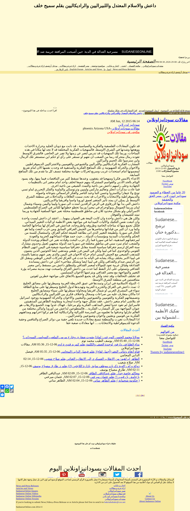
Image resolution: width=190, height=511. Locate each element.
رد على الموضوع (181, 417)
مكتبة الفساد (133, 66)
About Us (150, 496)
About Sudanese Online (150, 501)
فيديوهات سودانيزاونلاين (114, 493)
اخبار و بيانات (112, 66)
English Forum (75, 69)
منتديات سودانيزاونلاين (152, 66)
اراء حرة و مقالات (67, 66)
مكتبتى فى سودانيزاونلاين (123, 132)
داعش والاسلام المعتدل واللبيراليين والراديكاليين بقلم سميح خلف (112, 113)
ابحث (123, 66)
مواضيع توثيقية (97, 66)
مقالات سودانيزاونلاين (167, 119)
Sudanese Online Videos (27, 493)
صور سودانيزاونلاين (116, 491)
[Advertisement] (95, 29)
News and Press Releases (123, 69)
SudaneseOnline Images (27, 491)
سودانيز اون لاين (129, 124)
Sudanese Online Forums (27, 498)
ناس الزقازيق (61, 69)
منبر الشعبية (83, 66)
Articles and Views (92, 69)
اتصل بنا (106, 69)
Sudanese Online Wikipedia (28, 496)
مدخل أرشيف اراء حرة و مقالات (42, 66)
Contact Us (150, 498)
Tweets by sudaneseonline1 (167, 352)
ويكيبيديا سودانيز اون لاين (114, 496)
